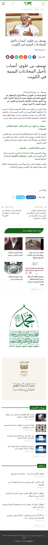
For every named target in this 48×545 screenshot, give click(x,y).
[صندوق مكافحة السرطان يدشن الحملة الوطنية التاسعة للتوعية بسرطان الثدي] (34, 267)
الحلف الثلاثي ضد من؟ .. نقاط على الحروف (27, 474)
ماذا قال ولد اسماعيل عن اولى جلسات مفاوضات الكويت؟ (11, 213)
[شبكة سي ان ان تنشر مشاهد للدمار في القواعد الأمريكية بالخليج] (34, 243)
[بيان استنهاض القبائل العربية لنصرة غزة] (13, 267)
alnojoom (30, 541)
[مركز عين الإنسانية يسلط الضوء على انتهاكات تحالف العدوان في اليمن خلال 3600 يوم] (41, 449)
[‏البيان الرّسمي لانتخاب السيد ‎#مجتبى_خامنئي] (13, 243)
